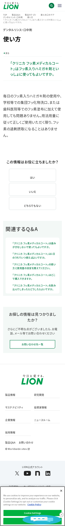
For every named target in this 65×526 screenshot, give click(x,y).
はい (32, 177)
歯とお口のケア (47, 15)
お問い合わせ (26, 442)
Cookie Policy (34, 504)
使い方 (30, 17)
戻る (7, 53)
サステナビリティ (14, 407)
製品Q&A (10, 442)
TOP (5, 15)
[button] (51, 5)
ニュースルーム (42, 420)
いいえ (32, 191)
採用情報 (10, 432)
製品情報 (10, 394)
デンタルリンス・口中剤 (13, 17)
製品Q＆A (16, 15)
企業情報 (10, 420)
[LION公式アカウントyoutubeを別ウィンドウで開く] (27, 473)
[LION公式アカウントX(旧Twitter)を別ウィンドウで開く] (17, 473)
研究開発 (39, 394)
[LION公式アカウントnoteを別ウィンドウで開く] (37, 473)
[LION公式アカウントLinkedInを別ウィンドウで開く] (47, 473)
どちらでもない (32, 206)
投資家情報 (40, 407)
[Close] (61, 490)
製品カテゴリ (30, 15)
